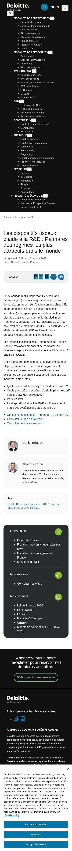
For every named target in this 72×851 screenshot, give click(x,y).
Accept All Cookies (36, 844)
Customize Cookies (35, 824)
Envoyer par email (53, 277)
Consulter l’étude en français (24, 419)
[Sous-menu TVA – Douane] (34, 71)
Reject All (36, 834)
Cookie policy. (12, 815)
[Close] (68, 769)
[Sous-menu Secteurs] (29, 169)
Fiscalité (55, 504)
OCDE (11, 504)
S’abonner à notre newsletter (36, 677)
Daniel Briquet (11, 262)
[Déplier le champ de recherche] (44, 7)
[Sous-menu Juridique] (29, 135)
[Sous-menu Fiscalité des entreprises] (52, 18)
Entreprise (13, 507)
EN (57, 7)
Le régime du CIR (25, 217)
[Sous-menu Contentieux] (33, 120)
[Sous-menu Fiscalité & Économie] (45, 196)
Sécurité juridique (30, 507)
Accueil (7, 217)
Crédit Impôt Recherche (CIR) (32, 504)
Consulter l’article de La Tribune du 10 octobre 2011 (39, 415)
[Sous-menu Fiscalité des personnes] (50, 52)
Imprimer (61, 277)
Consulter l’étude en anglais (24, 423)
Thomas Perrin (28, 262)
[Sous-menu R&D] (21, 101)
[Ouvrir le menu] (65, 8)
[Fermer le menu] (10, 13)
